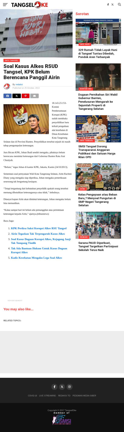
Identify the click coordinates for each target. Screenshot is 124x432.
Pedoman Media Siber (84, 396)
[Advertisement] (45, 284)
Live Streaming (47, 396)
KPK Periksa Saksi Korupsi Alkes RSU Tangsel (39, 228)
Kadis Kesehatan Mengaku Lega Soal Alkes (36, 257)
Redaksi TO (64, 396)
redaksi (19, 84)
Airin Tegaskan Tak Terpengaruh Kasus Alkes (38, 233)
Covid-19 (32, 396)
